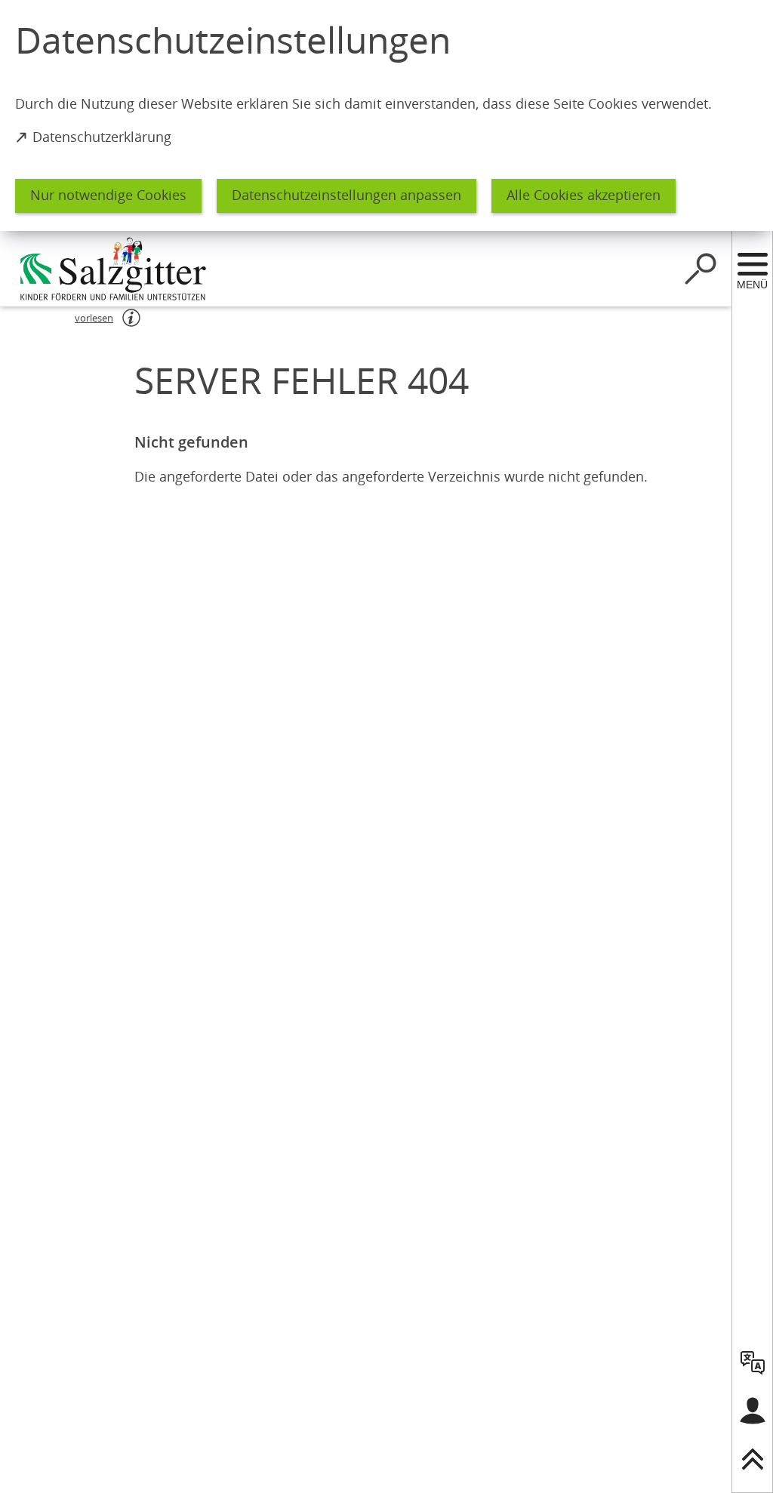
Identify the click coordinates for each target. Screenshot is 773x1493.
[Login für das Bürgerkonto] (753, 1411)
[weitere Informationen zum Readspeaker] (131, 318)
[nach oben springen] (753, 1459)
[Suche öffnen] (700, 269)
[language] (753, 1362)
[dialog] (386, 115)
